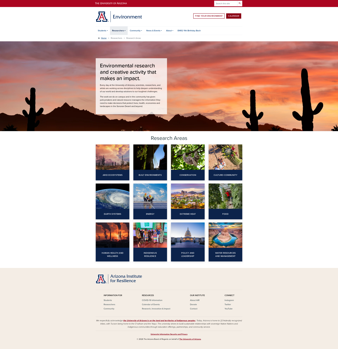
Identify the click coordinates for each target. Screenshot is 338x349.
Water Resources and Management (225, 254)
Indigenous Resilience (150, 254)
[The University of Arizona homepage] (113, 3)
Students (102, 30)
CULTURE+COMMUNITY (225, 175)
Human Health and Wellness (112, 254)
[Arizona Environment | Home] (119, 16)
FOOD (225, 214)
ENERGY (150, 214)
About (169, 30)
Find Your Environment (209, 16)
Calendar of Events (151, 304)
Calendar (233, 16)
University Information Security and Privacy (169, 334)
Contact (193, 308)
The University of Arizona (190, 339)
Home (104, 38)
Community (135, 30)
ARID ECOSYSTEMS (113, 175)
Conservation (188, 175)
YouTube (229, 308)
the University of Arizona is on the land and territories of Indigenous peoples (159, 320)
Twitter (228, 304)
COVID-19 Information (152, 300)
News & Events (153, 30)
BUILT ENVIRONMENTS (150, 175)
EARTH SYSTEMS (112, 214)
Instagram (229, 300)
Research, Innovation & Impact (156, 308)
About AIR (194, 300)
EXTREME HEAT (188, 214)
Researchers (118, 30)
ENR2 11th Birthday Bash (189, 30)
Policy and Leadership (187, 254)
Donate (193, 304)
